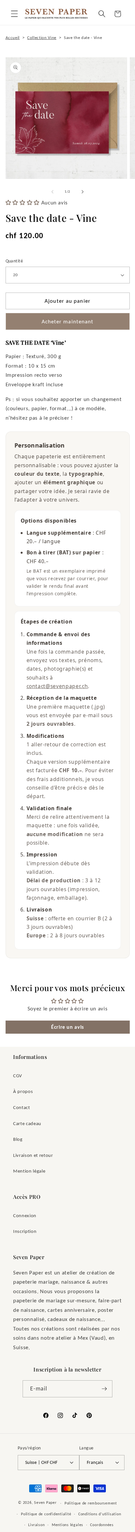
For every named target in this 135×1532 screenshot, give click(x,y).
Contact (21, 1107)
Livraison (36, 1524)
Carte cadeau (27, 1123)
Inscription (24, 1231)
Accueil (13, 37)
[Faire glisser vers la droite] (82, 191)
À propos (23, 1091)
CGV (17, 1075)
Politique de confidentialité (46, 1513)
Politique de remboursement (91, 1503)
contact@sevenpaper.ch (57, 686)
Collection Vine (41, 37)
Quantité (14, 261)
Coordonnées (101, 1524)
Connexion (24, 1215)
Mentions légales (67, 1524)
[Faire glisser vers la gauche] (52, 191)
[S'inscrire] (104, 1388)
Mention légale (29, 1171)
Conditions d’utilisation (99, 1513)
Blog (18, 1139)
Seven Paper (45, 1502)
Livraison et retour (33, 1155)
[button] (14, 14)
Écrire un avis (67, 1027)
